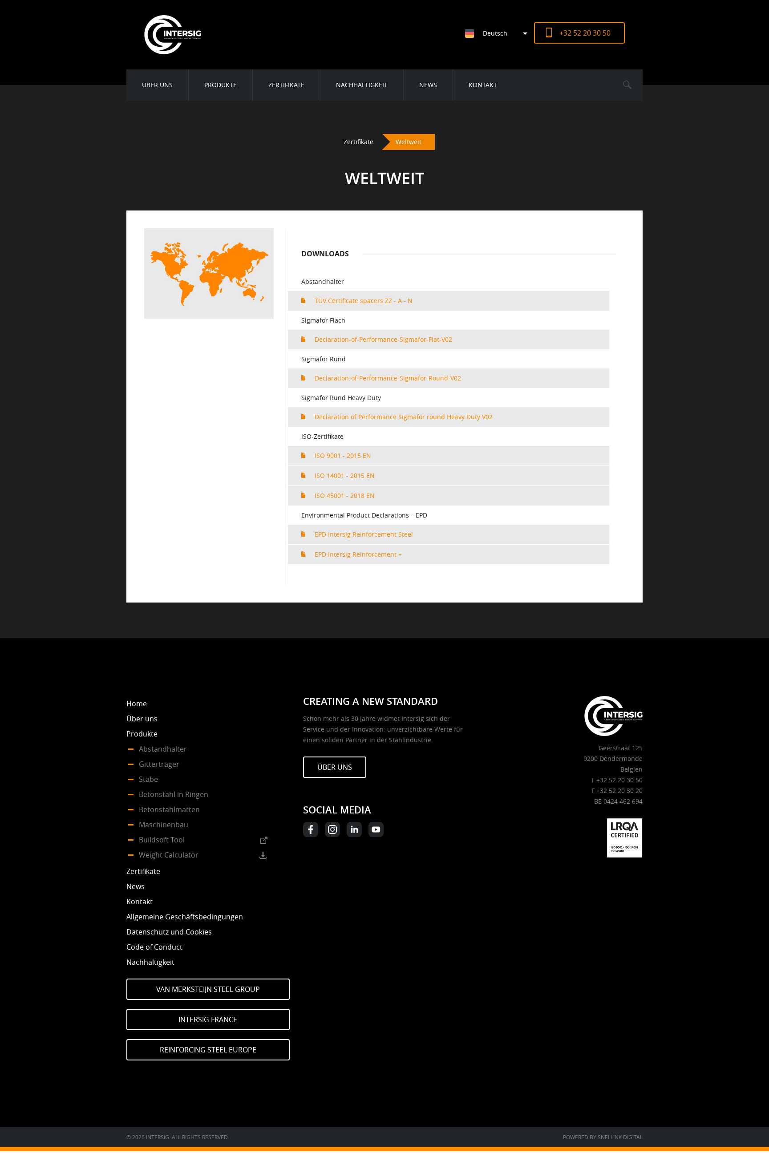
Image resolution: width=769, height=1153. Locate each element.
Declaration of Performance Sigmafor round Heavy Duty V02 (404, 417)
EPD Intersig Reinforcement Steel (364, 534)
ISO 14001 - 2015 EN (345, 475)
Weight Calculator (168, 855)
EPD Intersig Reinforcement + (358, 554)
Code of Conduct (154, 947)
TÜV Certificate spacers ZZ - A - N (364, 300)
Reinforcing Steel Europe (208, 1050)
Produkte (220, 85)
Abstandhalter (163, 749)
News (428, 85)
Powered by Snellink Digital (603, 1137)
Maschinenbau (163, 824)
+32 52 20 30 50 (585, 33)
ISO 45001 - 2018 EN (345, 495)
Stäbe (148, 779)
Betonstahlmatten (169, 809)
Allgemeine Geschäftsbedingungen (184, 917)
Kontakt (483, 85)
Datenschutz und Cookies (169, 932)
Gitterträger (159, 764)
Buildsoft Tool (162, 840)
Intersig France (207, 1019)
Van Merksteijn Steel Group (208, 989)
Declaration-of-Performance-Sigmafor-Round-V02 (388, 378)
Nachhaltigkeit (362, 85)
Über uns (157, 85)
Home (136, 703)
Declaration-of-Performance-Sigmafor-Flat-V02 (383, 339)
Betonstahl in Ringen (173, 794)
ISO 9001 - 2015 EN (343, 455)
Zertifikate (286, 85)
